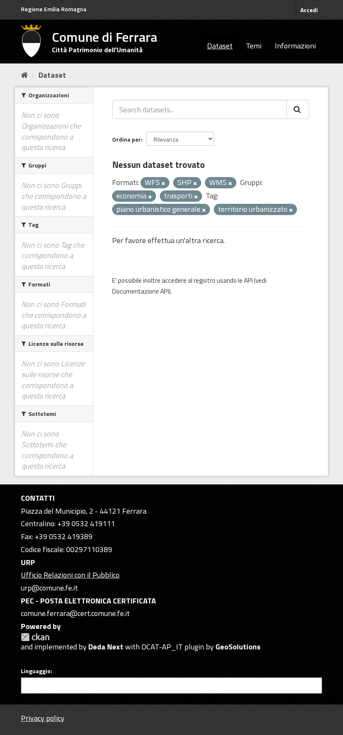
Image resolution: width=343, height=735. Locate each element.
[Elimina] (163, 183)
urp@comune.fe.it (49, 587)
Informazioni (295, 45)
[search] (298, 109)
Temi (253, 45)
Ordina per (126, 139)
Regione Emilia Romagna (54, 9)
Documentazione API (140, 291)
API (248, 280)
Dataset (220, 45)
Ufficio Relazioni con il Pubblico (70, 574)
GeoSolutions (238, 646)
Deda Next (105, 646)
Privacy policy (42, 718)
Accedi (309, 9)
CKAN (35, 637)
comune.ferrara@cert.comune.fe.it (75, 613)
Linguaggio (36, 671)
